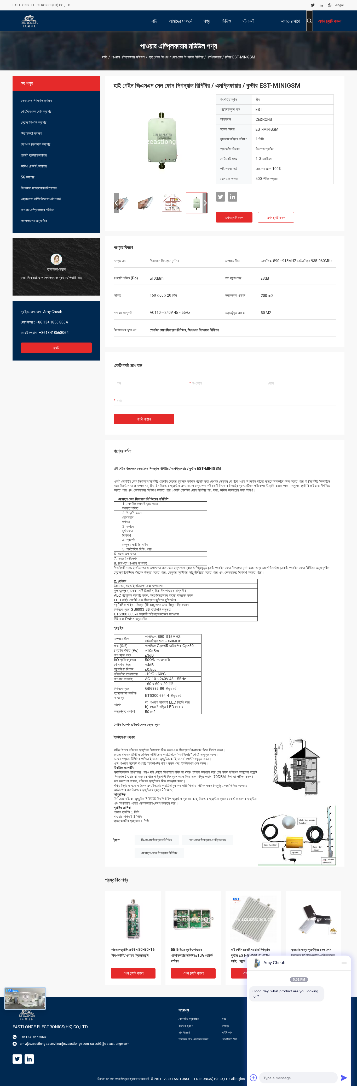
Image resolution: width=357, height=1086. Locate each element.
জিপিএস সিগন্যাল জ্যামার (35, 144)
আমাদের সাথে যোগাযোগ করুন (193, 1039)
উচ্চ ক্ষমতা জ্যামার (31, 133)
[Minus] (344, 963)
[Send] (344, 1077)
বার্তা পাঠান (144, 419)
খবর (224, 1019)
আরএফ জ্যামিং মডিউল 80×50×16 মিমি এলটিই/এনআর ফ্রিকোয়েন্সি (132, 952)
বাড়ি (104, 57)
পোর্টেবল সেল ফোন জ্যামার (36, 111)
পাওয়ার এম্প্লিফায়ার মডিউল (128, 57)
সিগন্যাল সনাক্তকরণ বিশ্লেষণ (38, 188)
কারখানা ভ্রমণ (186, 1026)
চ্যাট (56, 347)
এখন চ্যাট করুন (234, 217)
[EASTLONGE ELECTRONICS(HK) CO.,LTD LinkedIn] (321, 5)
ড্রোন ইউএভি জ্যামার (34, 122)
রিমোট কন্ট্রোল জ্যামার (34, 155)
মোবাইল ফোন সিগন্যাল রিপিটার (159, 853)
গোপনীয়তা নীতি (229, 1039)
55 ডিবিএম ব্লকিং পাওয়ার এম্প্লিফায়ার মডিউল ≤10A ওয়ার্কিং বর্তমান (192, 955)
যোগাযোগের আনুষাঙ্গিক (34, 221)
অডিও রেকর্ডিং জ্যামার (34, 166)
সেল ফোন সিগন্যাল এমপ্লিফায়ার (207, 840)
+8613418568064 (53, 333)
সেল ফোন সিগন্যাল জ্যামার (36, 100)
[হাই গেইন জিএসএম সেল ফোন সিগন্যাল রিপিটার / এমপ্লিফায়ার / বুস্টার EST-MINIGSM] (161, 141)
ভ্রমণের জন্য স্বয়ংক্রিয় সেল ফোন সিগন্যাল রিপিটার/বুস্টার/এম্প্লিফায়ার (313, 952)
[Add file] (253, 1077)
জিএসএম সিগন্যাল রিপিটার (156, 840)
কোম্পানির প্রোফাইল (189, 1019)
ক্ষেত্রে (225, 1026)
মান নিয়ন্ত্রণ (184, 1032)
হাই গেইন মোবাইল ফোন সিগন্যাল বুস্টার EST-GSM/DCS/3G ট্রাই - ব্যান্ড (250, 955)
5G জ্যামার (27, 177)
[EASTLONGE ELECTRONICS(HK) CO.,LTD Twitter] (313, 5)
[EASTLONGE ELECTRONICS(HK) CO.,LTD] (29, 21)
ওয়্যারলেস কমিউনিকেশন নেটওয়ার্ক (41, 199)
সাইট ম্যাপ (227, 1032)
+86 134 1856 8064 (52, 322)
